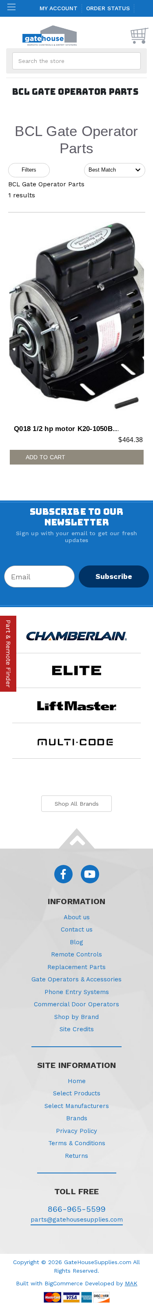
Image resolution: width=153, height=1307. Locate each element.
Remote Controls (76, 954)
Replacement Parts (76, 967)
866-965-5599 (77, 1209)
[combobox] (114, 170)
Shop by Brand (76, 1017)
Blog (76, 942)
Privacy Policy (76, 1131)
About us (77, 917)
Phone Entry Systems (76, 992)
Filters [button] (29, 170)
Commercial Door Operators (76, 1004)
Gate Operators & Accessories (76, 979)
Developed (99, 1283)
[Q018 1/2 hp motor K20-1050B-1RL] (76, 319)
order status (108, 8)
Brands (76, 1118)
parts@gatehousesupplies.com (77, 1219)
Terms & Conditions (76, 1143)
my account (59, 8)
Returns (76, 1156)
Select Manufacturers (76, 1106)
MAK (131, 1283)
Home (77, 1081)
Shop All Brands (77, 803)
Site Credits (77, 1029)
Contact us (77, 929)
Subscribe (113, 576)
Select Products (76, 1093)
